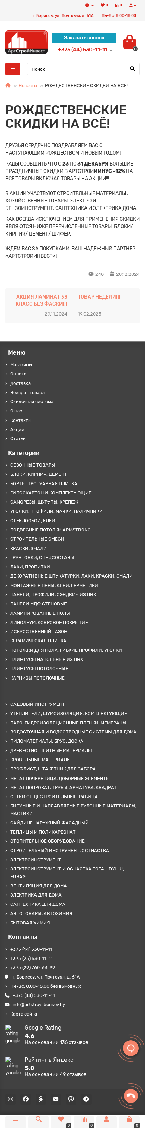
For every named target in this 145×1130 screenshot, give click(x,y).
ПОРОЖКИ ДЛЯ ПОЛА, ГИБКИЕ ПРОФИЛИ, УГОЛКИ (66, 650)
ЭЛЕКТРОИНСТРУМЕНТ (35, 859)
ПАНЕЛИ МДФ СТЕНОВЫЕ (38, 603)
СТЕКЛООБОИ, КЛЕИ (32, 520)
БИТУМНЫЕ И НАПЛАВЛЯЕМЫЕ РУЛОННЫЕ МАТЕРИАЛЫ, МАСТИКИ (73, 809)
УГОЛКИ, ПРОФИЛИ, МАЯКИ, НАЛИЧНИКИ (56, 511)
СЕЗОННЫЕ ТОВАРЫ (32, 465)
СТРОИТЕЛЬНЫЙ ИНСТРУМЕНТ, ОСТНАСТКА (59, 850)
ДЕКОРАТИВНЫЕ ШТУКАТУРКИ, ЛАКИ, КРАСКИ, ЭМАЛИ (71, 576)
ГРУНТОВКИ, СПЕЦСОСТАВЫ (42, 557)
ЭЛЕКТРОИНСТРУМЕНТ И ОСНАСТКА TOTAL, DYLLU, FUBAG (67, 872)
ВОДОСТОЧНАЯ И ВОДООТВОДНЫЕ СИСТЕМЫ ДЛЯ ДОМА (73, 732)
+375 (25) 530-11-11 (31, 958)
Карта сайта (23, 1014)
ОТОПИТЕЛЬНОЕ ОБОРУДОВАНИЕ (47, 841)
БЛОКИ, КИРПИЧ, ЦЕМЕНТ (38, 474)
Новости (28, 85)
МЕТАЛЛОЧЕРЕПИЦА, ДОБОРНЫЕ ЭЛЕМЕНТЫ (60, 778)
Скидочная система (31, 401)
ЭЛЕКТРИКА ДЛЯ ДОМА (36, 895)
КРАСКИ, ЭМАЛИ (28, 548)
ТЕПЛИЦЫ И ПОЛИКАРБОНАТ (43, 832)
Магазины (21, 364)
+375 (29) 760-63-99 (32, 967)
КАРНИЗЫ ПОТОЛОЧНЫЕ (37, 678)
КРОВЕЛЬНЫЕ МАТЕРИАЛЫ (40, 759)
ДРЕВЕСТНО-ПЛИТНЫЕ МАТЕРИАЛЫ (51, 750)
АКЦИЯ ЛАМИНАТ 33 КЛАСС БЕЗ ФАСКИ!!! (41, 300)
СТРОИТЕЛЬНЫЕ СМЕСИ (37, 539)
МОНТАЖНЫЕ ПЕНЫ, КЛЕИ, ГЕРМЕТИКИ (54, 585)
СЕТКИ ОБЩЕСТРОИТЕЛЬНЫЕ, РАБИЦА (54, 796)
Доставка (20, 383)
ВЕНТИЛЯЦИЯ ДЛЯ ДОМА (38, 885)
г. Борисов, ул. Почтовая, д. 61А (46, 977)
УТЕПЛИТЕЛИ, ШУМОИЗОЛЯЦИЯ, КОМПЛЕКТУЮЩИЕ (68, 713)
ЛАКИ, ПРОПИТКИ (30, 566)
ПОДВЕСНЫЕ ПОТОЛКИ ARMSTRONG (50, 529)
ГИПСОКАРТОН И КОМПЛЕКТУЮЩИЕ (51, 492)
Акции (17, 429)
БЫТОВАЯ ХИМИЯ (30, 922)
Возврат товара (27, 392)
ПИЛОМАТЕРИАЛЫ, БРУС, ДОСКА (46, 741)
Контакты (20, 420)
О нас (16, 410)
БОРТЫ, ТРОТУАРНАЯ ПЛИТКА (43, 483)
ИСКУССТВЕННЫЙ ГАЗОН (38, 631)
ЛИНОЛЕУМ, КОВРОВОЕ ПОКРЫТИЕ (49, 622)
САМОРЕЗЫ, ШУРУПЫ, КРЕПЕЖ (44, 502)
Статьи (18, 438)
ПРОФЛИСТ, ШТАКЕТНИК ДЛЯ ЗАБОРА (53, 769)
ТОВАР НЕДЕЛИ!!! (99, 297)
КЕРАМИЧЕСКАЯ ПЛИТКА (38, 640)
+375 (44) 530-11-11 (31, 949)
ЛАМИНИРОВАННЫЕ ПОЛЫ (40, 613)
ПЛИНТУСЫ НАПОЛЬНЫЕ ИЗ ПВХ (46, 659)
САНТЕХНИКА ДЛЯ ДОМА (37, 904)
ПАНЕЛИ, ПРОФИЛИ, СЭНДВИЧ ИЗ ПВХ (53, 594)
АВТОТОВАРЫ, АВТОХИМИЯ (41, 913)
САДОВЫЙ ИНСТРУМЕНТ (37, 704)
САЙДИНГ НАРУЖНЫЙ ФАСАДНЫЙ (49, 822)
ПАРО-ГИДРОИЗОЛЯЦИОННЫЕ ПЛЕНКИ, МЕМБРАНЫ (68, 722)
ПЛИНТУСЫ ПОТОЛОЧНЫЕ (39, 668)
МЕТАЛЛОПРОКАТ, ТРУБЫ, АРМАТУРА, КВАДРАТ (63, 787)
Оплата (18, 373)
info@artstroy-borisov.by (39, 1004)
